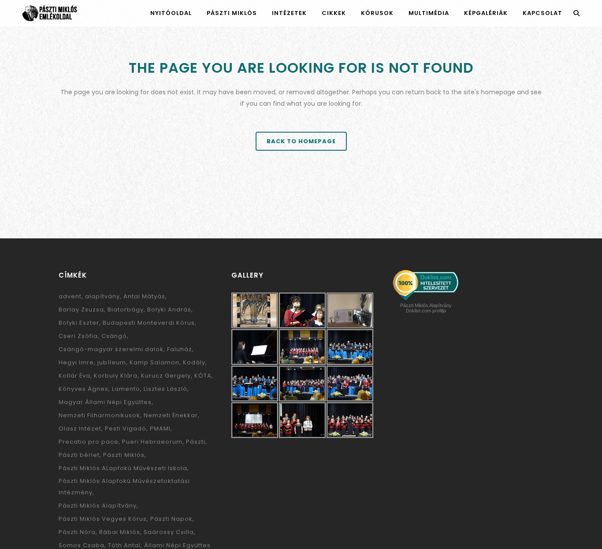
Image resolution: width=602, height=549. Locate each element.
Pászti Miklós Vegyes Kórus (103, 519)
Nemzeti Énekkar (171, 415)
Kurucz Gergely (166, 375)
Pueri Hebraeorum (152, 442)
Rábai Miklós (119, 532)
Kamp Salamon (154, 362)
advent (70, 296)
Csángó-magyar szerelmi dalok (111, 349)
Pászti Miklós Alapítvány (98, 505)
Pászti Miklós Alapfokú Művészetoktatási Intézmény (124, 487)
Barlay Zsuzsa (81, 309)
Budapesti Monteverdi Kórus (149, 323)
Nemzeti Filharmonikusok (99, 415)
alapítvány (102, 296)
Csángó (114, 336)
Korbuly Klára (115, 375)
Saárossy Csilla (169, 532)
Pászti (195, 442)
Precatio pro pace (89, 442)
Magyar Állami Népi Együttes (105, 402)
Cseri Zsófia (78, 336)
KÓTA (203, 375)
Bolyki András (169, 309)
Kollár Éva (74, 375)
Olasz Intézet (80, 428)
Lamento (126, 389)
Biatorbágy (126, 309)
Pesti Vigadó (125, 428)
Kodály (194, 362)
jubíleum (111, 362)
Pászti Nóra (77, 532)
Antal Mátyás (144, 296)
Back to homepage (301, 141)
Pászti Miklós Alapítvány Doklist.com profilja (426, 308)
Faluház (179, 349)
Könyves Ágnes (83, 389)
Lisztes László (165, 389)
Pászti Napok (171, 519)
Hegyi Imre (76, 362)
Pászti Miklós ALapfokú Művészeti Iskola (123, 468)
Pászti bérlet (79, 455)
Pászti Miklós (124, 455)
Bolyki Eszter (79, 323)
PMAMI (160, 428)
